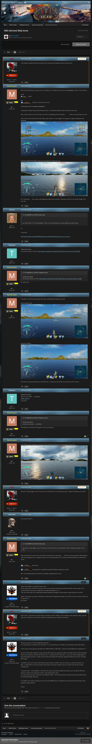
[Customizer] (25, 2)
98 (12, 530)
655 (15, 79)
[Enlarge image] (24, 96)
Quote (26, 82)
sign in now (42, 707)
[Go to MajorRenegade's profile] (12, 94)
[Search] (89, 2)
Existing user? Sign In (8, 2)
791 (12, 226)
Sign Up (20, 2)
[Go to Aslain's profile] (12, 67)
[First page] (4, 52)
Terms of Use (23, 741)
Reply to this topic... (19, 715)
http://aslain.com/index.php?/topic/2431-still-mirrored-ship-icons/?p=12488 (59, 251)
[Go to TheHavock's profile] (12, 253)
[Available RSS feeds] (88, 728)
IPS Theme (4, 732)
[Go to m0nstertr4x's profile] (12, 523)
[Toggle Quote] (23, 215)
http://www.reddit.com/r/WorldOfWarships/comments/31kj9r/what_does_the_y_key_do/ (45, 236)
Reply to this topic (81, 44)
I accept (86, 740)
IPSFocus (10, 732)
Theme (11, 734)
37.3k (10, 79)
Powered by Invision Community (83, 734)
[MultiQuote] (22, 82)
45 (12, 603)
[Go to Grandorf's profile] (12, 218)
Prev (8, 52)
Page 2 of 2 (22, 52)
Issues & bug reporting (25, 37)
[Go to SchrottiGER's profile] (6, 37)
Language (4, 734)
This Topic (82, 2)
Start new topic (65, 44)
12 (12, 261)
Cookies (25, 734)
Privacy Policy (18, 734)
